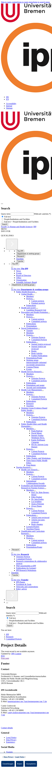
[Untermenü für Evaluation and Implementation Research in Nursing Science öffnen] (45, 488)
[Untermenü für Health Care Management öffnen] (43, 390)
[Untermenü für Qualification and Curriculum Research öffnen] (30, 534)
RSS (3, 656)
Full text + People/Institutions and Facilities (21, 222)
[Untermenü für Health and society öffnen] (37, 308)
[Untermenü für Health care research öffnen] (38, 470)
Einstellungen (8, 764)
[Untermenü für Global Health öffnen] (33, 294)
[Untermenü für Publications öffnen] (37, 342)
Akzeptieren (31, 764)
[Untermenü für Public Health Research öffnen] (36, 292)
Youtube (9, 752)
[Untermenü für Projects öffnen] (34, 299)
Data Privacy (11, 740)
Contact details (7, 728)
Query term (6, 214)
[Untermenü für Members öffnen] (35, 429)
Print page (5, 658)
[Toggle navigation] (2, 203)
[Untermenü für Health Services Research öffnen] (43, 372)
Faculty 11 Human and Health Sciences (16, 227)
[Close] (12, 552)
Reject (19, 764)
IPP (34, 227)
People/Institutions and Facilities (17, 219)
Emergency (10, 742)
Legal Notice (11, 737)
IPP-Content (16, 654)
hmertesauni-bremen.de (27, 701)
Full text (7, 217)
